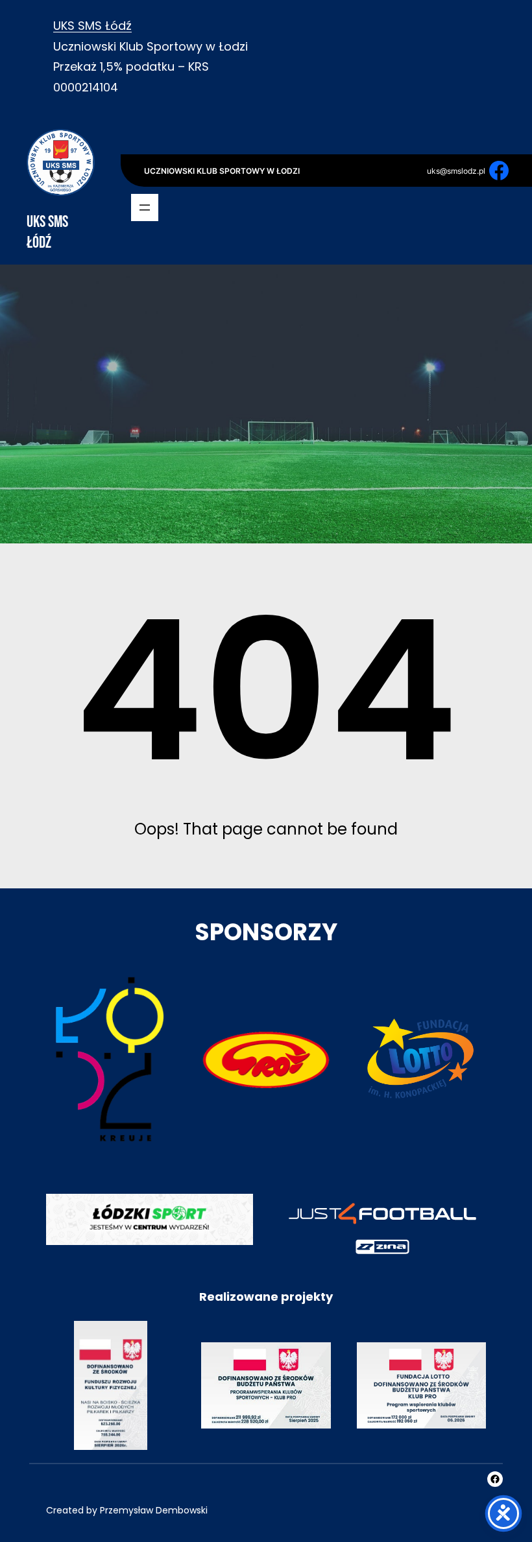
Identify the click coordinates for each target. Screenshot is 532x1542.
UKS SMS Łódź (92, 26)
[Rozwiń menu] (144, 207)
